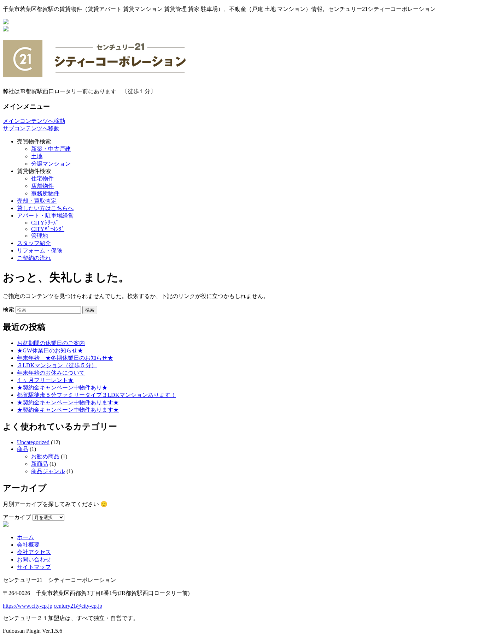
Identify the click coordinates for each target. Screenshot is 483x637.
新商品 (39, 464)
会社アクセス (34, 552)
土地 (36, 156)
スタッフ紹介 (34, 243)
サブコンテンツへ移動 (31, 128)
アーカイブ (17, 517)
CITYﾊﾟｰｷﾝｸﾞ (47, 229)
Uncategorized (33, 442)
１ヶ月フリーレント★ (45, 380)
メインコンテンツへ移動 (34, 121)
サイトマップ (34, 567)
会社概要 (28, 545)
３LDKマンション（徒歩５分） (57, 365)
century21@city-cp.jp (78, 606)
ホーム (25, 537)
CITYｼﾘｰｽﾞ (45, 223)
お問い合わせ (34, 559)
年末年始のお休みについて (51, 373)
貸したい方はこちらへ (45, 208)
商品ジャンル (48, 471)
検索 (8, 309)
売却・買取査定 (37, 201)
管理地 (39, 236)
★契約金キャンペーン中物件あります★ (68, 402)
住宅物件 (42, 178)
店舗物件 (42, 186)
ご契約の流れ (34, 258)
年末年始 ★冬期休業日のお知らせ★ (65, 358)
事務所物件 (45, 193)
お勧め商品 (45, 456)
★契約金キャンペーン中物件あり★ (62, 388)
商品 (22, 449)
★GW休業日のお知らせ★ (50, 350)
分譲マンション (51, 164)
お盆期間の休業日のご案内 (51, 343)
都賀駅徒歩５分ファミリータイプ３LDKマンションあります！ (96, 395)
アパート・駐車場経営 (45, 216)
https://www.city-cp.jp (27, 606)
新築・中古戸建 (51, 149)
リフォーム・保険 (39, 251)
